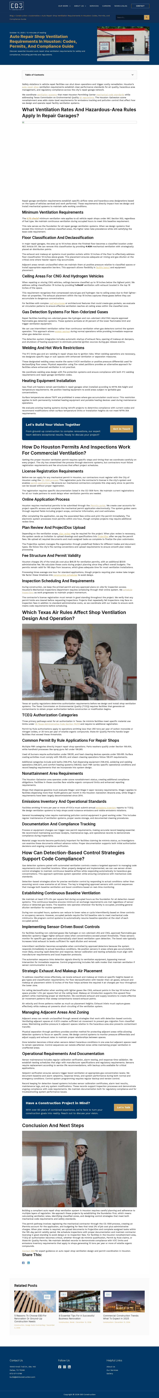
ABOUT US (79, 6)
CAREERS (106, 6)
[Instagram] (64, 1366)
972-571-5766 (16, 1373)
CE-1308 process (49, 480)
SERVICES (94, 6)
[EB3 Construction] (17, 6)
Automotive (34, 16)
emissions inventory (106, 807)
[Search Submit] (146, 17)
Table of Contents (34, 75)
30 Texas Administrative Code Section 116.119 (57, 724)
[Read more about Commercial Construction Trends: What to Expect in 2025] (124, 1301)
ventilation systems (47, 94)
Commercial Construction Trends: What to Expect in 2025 (121, 1317)
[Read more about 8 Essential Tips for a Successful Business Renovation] (79, 1301)
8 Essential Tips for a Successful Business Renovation (76, 1317)
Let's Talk (123, 1107)
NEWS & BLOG (120, 6)
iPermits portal (97, 505)
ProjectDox (103, 536)
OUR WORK (63, 6)
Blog (12, 16)
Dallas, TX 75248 (17, 1370)
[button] (69, 6)
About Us (111, 1367)
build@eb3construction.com (22, 1377)
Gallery (110, 1373)
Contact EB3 (28, 1251)
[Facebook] (23, 1263)
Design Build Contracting (35, 1325)
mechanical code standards (110, 94)
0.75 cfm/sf (33, 218)
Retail (72, 1322)
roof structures (57, 303)
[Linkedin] (28, 1263)
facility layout (103, 267)
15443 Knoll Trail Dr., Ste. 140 (23, 1367)
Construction (21, 16)
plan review (65, 533)
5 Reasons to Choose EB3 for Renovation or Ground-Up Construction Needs (30, 1318)
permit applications (40, 483)
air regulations (87, 97)
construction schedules (65, 575)
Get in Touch (121, 428)
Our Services (112, 1370)
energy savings (62, 331)
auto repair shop (30, 87)
